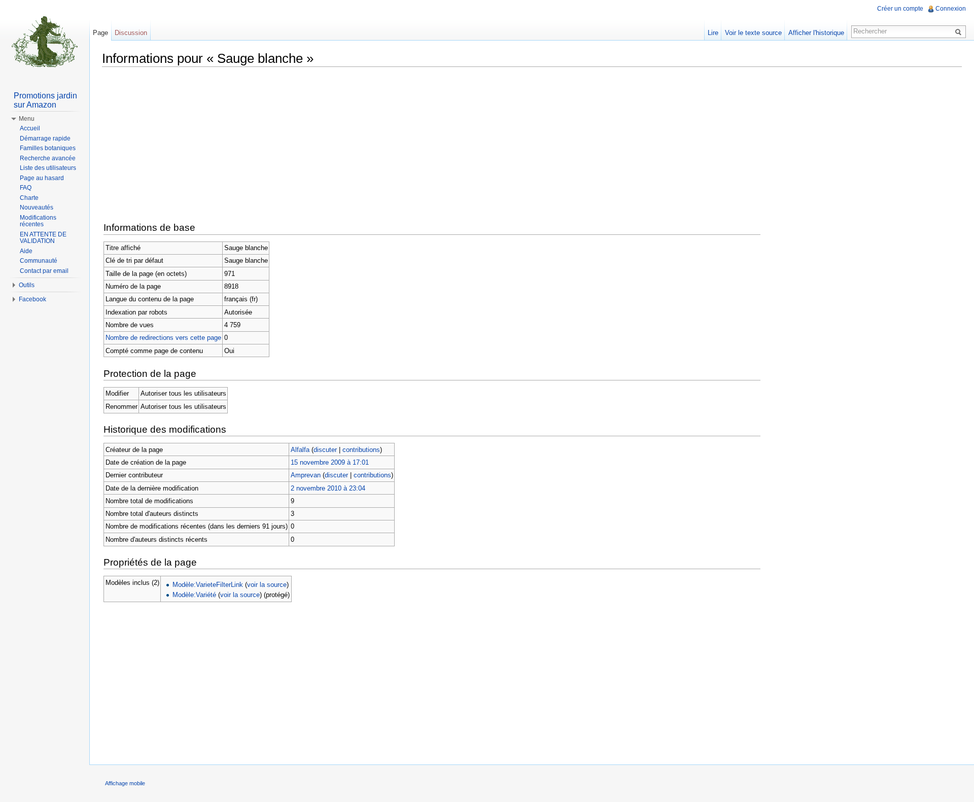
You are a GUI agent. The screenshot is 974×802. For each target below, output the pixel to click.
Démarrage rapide (45, 138)
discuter (325, 450)
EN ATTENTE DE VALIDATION (43, 238)
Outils (26, 285)
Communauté (38, 260)
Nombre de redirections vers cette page (163, 337)
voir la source (267, 584)
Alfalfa (300, 450)
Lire (713, 33)
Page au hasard (42, 178)
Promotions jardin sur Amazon (45, 100)
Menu (26, 118)
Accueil (30, 128)
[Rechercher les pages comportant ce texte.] (959, 31)
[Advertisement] (532, 146)
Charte (29, 197)
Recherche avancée (48, 158)
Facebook (32, 299)
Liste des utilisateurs (48, 167)
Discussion (131, 33)
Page (100, 33)
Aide (26, 251)
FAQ (25, 187)
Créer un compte (900, 8)
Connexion (950, 8)
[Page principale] (44, 40)
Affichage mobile (125, 783)
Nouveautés (36, 207)
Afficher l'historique (816, 33)
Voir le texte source (753, 33)
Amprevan (306, 475)
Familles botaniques (48, 148)
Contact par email (44, 270)
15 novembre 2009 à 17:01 (330, 462)
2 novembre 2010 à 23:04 (328, 488)
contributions (361, 450)
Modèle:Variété (194, 595)
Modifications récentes (38, 221)
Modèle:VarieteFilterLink (207, 584)
